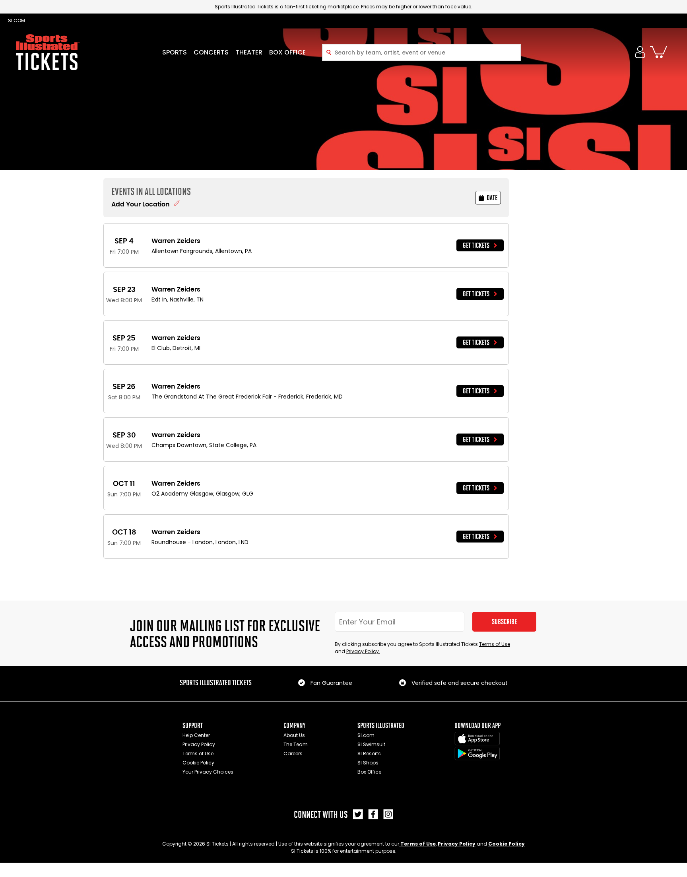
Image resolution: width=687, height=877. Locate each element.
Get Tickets (476, 245)
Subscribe (504, 622)
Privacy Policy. (363, 651)
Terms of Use (494, 644)
